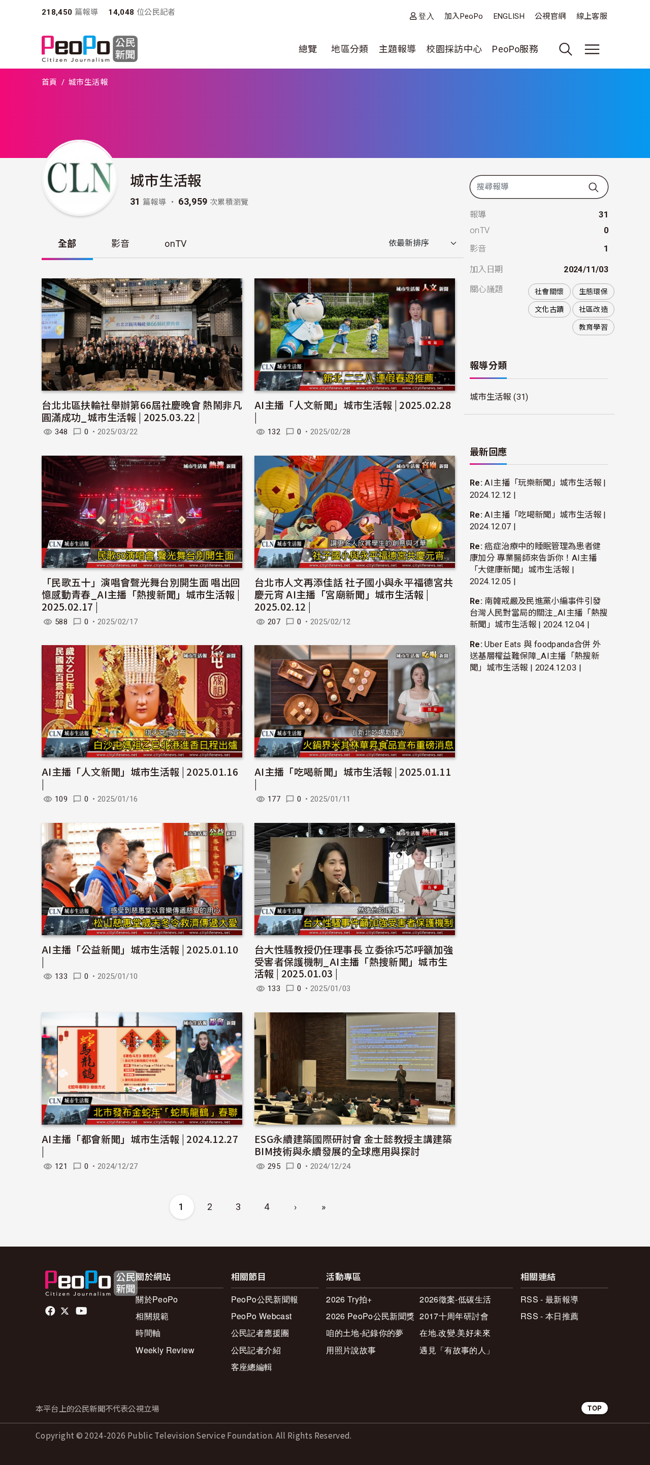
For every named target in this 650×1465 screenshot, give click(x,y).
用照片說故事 (351, 1350)
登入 (426, 16)
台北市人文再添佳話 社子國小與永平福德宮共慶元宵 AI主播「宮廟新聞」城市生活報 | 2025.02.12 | (353, 594)
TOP (595, 1408)
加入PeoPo (463, 16)
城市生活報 (490, 397)
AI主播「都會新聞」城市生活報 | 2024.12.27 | (140, 1145)
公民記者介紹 (256, 1350)
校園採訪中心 (454, 49)
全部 (67, 243)
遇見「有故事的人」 (456, 1350)
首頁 (49, 82)
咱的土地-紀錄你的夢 (365, 1333)
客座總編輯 (252, 1367)
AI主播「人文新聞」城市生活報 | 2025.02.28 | (352, 411)
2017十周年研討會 (454, 1316)
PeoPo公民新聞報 (265, 1299)
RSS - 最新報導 (550, 1299)
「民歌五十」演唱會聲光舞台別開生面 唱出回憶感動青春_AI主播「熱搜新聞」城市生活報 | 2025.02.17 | (141, 594)
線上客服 (591, 16)
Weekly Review (165, 1350)
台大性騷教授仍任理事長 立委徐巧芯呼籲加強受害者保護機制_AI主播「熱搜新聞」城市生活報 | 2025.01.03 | (353, 961)
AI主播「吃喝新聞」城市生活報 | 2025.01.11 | (352, 777)
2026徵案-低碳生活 (455, 1299)
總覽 (308, 49)
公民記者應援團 (260, 1333)
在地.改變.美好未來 (455, 1333)
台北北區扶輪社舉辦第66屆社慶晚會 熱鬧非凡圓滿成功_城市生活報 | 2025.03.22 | (142, 411)
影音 (120, 243)
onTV (175, 243)
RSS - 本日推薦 (550, 1316)
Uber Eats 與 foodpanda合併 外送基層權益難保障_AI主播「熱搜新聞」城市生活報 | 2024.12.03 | (535, 656)
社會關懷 (549, 292)
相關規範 (152, 1316)
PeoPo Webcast (261, 1316)
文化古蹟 (549, 309)
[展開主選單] (592, 49)
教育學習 (593, 327)
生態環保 (593, 292)
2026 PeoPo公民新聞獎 (370, 1316)
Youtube (82, 1311)
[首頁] (90, 49)
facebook (51, 1311)
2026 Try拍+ (349, 1299)
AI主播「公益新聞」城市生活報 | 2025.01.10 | (140, 955)
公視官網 (550, 16)
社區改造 (593, 309)
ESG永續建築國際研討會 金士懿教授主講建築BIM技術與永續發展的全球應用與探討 (353, 1145)
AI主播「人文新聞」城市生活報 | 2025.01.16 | (140, 777)
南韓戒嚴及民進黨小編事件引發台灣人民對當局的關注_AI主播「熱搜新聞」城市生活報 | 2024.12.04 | (538, 612)
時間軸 (148, 1333)
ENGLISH (509, 16)
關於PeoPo (157, 1299)
